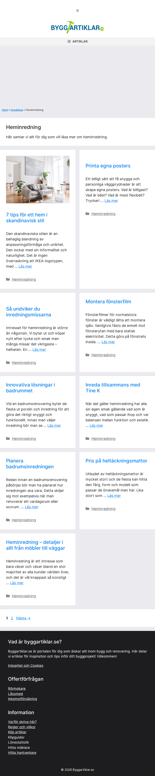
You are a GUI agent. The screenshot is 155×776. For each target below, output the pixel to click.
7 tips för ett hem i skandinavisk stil (26, 217)
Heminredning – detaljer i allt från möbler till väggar (35, 545)
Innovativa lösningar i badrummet (30, 388)
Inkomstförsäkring (22, 699)
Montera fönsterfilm (108, 301)
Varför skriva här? (22, 722)
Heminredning (24, 279)
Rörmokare (17, 689)
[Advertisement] (77, 76)
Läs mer (25, 266)
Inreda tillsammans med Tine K (113, 388)
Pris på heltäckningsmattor (116, 461)
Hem (5, 109)
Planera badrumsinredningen (30, 464)
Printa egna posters (108, 166)
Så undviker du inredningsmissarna (28, 312)
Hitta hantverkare (22, 753)
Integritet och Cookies (25, 666)
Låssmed (15, 694)
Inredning (17, 109)
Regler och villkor (22, 727)
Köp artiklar (17, 732)
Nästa (23, 618)
